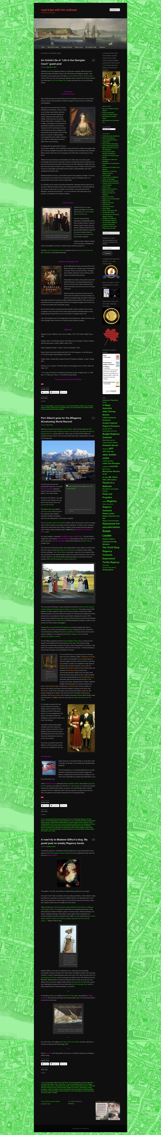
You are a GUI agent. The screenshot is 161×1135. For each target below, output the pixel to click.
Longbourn (105, 466)
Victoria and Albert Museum (109, 567)
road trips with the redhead (59, 10)
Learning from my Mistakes (110, 177)
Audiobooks (105, 142)
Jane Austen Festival (47, 505)
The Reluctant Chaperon (109, 220)
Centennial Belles (45, 824)
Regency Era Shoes (108, 197)
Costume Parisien (61, 1087)
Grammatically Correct (109, 382)
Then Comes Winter (79, 829)
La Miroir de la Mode (53, 1089)
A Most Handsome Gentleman (111, 136)
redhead (61, 1091)
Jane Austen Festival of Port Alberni (54, 523)
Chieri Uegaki (107, 357)
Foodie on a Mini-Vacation (110, 114)
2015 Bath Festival (60, 620)
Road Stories (64, 1082)
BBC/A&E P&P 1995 (107, 429)
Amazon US (88, 250)
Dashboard (102, 47)
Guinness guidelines (68, 632)
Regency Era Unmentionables (111, 199)
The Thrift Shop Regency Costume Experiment (57, 821)
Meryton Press (79, 47)
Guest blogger (49, 406)
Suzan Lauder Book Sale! (109, 210)
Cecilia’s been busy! (108, 112)
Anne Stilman (107, 383)
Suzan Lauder (44, 829)
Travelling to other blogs (47, 1084)
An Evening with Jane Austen (62, 1086)
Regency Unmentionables (110, 521)
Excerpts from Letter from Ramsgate (70, 819)
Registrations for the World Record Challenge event (56, 627)
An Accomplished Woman (109, 140)
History (68, 407)
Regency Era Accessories (109, 189)
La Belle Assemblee (107, 461)
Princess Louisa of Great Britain (49, 409)
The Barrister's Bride (108, 212)
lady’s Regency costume (75, 634)
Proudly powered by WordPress (80, 1128)
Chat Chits (105, 440)
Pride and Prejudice (53, 1091)
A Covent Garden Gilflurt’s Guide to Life (79, 76)
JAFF (52, 824)
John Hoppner (83, 1087)
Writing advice (107, 570)
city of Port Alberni (66, 429)
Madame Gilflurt (89, 407)
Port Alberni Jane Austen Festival (71, 827)
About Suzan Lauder (53, 47)
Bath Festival (55, 822)
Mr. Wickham (87, 826)
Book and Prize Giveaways (53, 819)
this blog (63, 1042)
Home (43, 47)
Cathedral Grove (78, 822)
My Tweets (71, 1103)
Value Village (105, 565)
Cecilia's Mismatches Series (110, 146)
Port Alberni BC (57, 827)
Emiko (104, 355)
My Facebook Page (91, 47)
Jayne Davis (107, 368)
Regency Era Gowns (108, 191)
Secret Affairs (106, 208)
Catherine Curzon (55, 407)
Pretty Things (49, 1082)
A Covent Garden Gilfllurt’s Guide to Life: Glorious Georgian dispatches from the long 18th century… (68, 918)
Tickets (47, 713)
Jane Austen (57, 824)
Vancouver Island (46, 511)
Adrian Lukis (50, 1086)
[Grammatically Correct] (117, 386)
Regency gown (108, 513)
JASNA (75, 824)
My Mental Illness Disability (110, 181)
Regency (82, 827)
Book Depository (46, 252)
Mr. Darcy (113, 477)
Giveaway (105, 449)
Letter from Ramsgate (83, 824)
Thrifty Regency (110, 562)
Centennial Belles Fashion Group (72, 641)
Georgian (63, 407)
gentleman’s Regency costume (50, 636)
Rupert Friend (89, 827)
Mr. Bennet (105, 477)
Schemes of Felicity (108, 206)
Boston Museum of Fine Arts (109, 431)
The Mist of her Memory (109, 218)
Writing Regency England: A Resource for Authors (108, 364)
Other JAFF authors (109, 480)
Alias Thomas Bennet (80, 821)
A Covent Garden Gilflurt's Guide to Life (76, 406)
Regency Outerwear (108, 203)
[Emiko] (117, 359)
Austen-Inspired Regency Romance (79, 1086)
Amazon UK (80, 250)
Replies (61, 409)
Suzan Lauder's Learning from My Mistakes (109, 541)
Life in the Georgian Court (55, 250)
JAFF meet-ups (108, 451)
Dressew (115, 442)
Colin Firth (112, 440)
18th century (61, 406)
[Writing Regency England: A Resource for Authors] (117, 366)
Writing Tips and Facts (109, 228)
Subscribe (107, 253)
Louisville (113, 466)
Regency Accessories (107, 504)
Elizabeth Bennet (110, 445)
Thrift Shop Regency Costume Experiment (60, 853)
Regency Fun (84, 819)
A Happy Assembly (66, 47)
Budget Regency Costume (66, 822)
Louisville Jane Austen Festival (58, 826)
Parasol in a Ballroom (46, 827)
